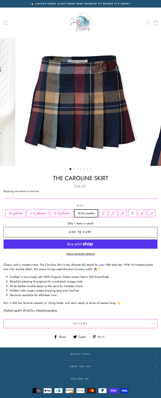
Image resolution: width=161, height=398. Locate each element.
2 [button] (74, 169)
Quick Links (81, 353)
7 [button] (91, 169)
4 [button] (81, 169)
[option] (80, 3)
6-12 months (37, 213)
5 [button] (84, 169)
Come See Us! (81, 366)
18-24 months (86, 213)
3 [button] (78, 169)
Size (80, 205)
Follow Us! (80, 378)
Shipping (9, 191)
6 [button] (88, 169)
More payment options (80, 254)
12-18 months (61, 213)
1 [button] (71, 169)
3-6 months (15, 213)
